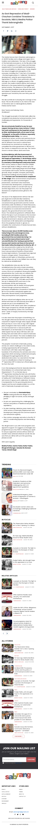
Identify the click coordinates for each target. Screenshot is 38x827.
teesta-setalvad (17, 539)
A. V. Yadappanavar (18, 554)
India (14, 476)
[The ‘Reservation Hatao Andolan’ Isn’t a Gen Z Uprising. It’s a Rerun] (7, 528)
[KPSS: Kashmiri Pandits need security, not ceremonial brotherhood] (7, 597)
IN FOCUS (6, 519)
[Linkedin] (11, 31)
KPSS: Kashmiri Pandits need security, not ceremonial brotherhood (22, 596)
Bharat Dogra (17, 564)
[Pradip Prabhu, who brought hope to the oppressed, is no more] (7, 564)
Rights (4, 602)
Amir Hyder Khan (17, 527)
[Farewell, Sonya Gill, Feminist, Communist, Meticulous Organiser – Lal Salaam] (8, 728)
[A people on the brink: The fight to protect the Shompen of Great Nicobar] (7, 552)
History (4, 544)
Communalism (17, 513)
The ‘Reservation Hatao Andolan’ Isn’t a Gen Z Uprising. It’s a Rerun (24, 524)
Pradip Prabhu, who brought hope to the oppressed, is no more (24, 561)
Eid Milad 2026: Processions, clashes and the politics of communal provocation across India (24, 671)
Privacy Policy (18, 763)
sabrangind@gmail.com (21, 812)
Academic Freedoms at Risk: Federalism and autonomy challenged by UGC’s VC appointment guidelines (22, 484)
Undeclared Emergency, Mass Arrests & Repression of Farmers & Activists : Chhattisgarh (24, 496)
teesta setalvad (18, 732)
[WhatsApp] (15, 31)
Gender (32, 9)
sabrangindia (17, 600)
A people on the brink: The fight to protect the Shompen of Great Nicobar (24, 550)
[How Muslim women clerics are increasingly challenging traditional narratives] (7, 510)
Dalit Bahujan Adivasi (9, 9)
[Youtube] (23, 814)
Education (16, 489)
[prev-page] (3, 633)
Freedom (15, 500)
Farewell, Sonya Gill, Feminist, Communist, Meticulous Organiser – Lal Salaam (23, 729)
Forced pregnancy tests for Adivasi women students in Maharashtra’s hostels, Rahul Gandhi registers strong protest (23, 624)
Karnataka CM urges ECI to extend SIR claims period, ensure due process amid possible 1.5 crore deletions (23, 717)
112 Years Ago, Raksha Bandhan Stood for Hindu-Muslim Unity (23, 537)
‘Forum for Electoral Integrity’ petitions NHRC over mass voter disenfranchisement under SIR (23, 472)
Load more (18, 736)
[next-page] (7, 633)
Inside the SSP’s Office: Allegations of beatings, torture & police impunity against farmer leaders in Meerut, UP (24, 610)
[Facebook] (3, 31)
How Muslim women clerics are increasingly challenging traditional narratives (24, 509)
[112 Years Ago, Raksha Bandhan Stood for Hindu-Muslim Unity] (7, 540)
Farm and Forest (23, 9)
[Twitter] (7, 31)
